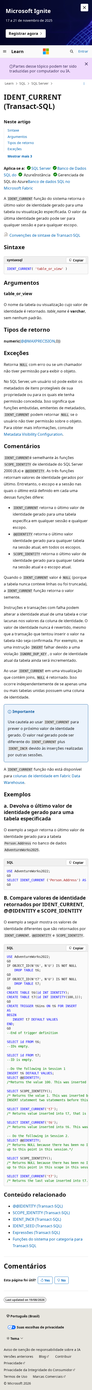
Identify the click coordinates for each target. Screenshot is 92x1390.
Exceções (15, 149)
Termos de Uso (15, 1376)
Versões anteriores (18, 1356)
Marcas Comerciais (48, 1376)
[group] (46, 878)
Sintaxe (13, 130)
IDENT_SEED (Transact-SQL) (37, 1226)
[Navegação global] (4, 51)
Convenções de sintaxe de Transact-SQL (44, 235)
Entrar (83, 51)
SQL (22, 83)
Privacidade (13, 1363)
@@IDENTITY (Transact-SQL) (38, 1206)
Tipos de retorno (21, 143)
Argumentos (17, 136)
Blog (42, 1356)
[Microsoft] (46, 51)
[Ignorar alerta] (84, 7)
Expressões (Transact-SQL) (36, 1232)
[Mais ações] (84, 83)
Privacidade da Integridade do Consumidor (38, 1370)
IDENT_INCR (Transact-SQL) (37, 1219)
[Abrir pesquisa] (71, 51)
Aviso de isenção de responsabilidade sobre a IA (42, 1349)
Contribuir (63, 1356)
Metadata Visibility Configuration (33, 434)
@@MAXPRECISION (38, 341)
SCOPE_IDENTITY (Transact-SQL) (41, 1212)
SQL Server (40, 83)
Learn (9, 83)
